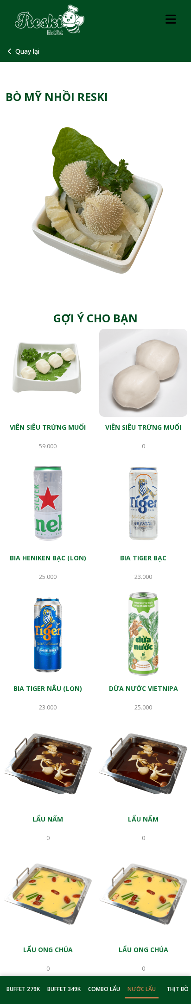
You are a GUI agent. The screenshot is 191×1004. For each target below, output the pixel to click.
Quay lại (27, 51)
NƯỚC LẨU (141, 989)
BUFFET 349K (64, 989)
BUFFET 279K (23, 989)
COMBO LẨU (104, 989)
